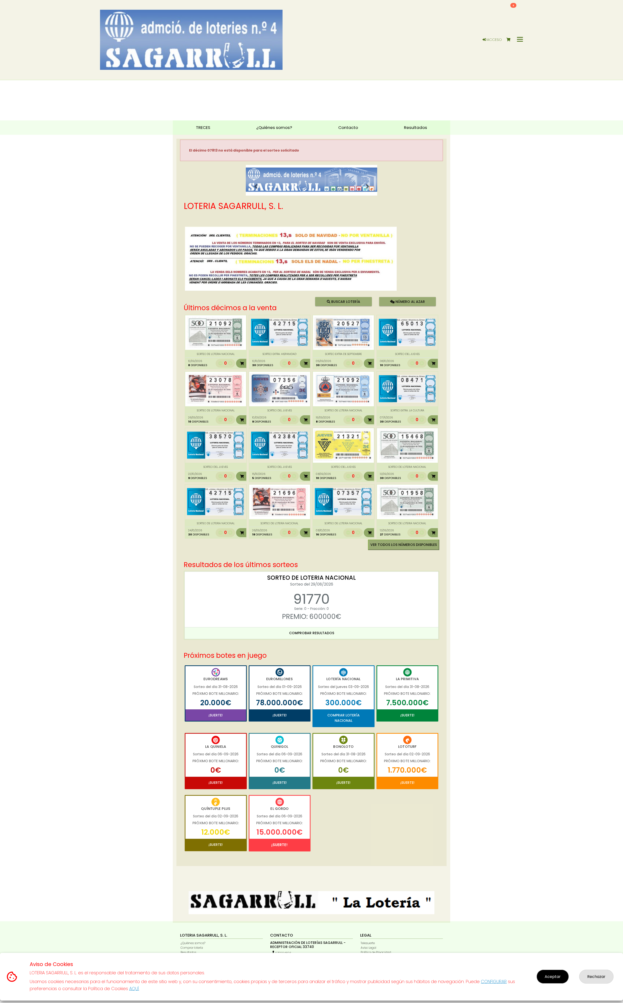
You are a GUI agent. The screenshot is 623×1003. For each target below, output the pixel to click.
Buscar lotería (345, 301)
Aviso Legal (368, 948)
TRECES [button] (203, 127)
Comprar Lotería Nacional (343, 718)
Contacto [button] (348, 127)
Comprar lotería (192, 948)
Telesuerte (368, 943)
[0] (510, 40)
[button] (256, 186)
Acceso (494, 39)
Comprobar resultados (311, 633)
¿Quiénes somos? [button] (274, 127)
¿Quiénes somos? (193, 943)
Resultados (188, 952)
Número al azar (409, 301)
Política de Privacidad (376, 952)
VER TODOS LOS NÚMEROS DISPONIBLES (403, 544)
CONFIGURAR (494, 981)
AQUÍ (134, 988)
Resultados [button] (415, 127)
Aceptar (553, 976)
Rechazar (596, 976)
